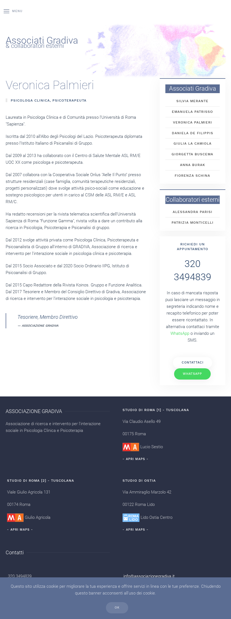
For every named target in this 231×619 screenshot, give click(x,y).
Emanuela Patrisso (192, 112)
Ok (117, 607)
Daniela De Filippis (192, 133)
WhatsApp (192, 374)
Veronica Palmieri (192, 122)
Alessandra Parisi (192, 212)
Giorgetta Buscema (192, 154)
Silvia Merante (192, 101)
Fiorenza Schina (192, 176)
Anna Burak (192, 165)
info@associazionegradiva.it (149, 576)
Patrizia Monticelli (193, 223)
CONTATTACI (192, 362)
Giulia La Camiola (193, 143)
